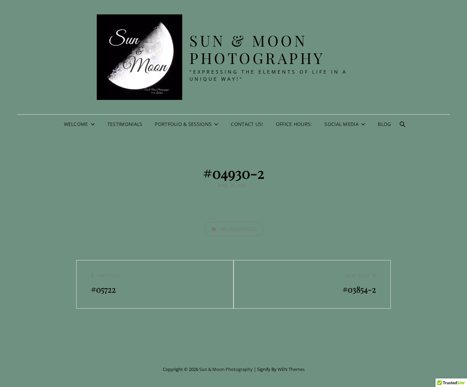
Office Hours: (294, 124)
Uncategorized (238, 229)
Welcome (76, 124)
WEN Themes (291, 369)
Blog (384, 124)
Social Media (341, 124)
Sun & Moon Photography (257, 49)
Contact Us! (247, 124)
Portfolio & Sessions (183, 124)
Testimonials (124, 124)
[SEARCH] (402, 124)
